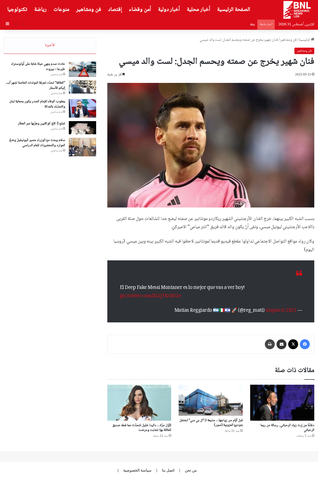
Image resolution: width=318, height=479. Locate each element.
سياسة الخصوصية (137, 470)
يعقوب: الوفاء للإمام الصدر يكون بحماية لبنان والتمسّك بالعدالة (213, 24)
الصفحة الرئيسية (233, 9)
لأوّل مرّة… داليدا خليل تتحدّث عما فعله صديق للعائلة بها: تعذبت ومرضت (141, 427)
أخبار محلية (198, 9)
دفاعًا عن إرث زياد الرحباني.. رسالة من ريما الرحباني (287, 427)
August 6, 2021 (280, 311)
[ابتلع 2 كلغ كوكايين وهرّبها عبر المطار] (82, 128)
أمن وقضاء (140, 9)
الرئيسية (305, 40)
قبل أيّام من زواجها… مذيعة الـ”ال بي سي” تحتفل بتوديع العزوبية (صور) (211, 422)
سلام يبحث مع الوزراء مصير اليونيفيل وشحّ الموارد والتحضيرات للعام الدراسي (37, 142)
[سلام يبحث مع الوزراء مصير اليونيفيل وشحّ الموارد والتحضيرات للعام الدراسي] (82, 147)
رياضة (40, 9)
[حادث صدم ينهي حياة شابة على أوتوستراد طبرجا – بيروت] (82, 69)
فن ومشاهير (88, 9)
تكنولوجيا (17, 9)
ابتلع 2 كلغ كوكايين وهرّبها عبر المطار (41, 124)
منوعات (61, 9)
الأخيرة (50, 45)
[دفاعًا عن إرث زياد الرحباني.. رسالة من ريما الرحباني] (282, 403)
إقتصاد (115, 9)
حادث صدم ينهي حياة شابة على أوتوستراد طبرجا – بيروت (38, 66)
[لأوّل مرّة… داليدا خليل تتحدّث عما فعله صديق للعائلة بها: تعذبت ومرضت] (139, 403)
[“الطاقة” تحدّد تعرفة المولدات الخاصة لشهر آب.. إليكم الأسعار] (82, 87)
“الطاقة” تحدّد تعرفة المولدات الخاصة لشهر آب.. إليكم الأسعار (35, 85)
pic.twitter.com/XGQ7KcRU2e (150, 296)
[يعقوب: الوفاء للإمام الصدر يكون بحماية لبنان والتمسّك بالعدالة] (82, 108)
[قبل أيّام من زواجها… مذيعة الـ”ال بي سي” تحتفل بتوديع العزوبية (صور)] (211, 400)
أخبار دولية (169, 9)
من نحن (191, 470)
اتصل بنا (168, 470)
